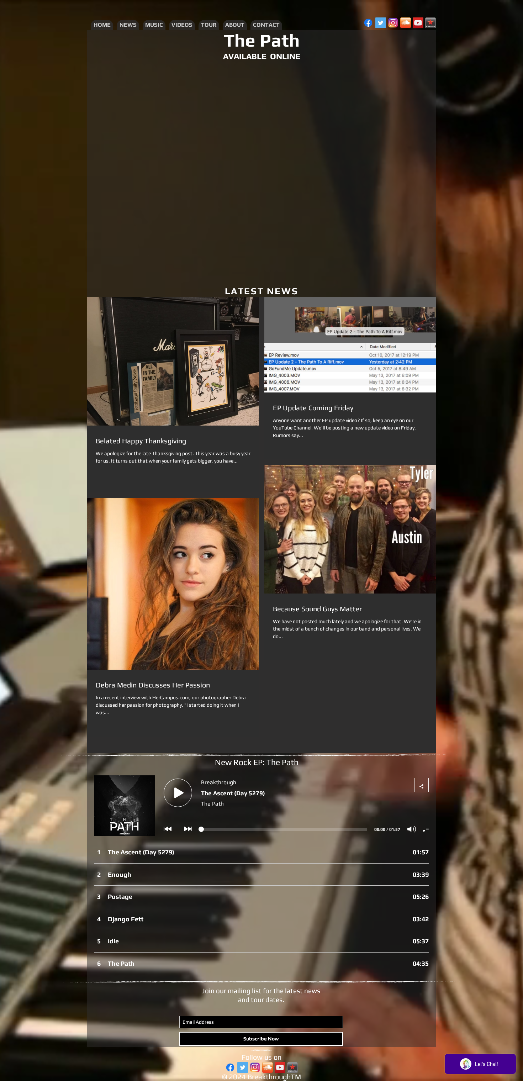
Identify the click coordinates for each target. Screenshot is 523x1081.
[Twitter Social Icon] (380, 22)
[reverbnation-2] (430, 22)
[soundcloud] (405, 22)
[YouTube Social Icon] (418, 22)
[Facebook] (368, 22)
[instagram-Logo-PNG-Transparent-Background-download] (393, 22)
